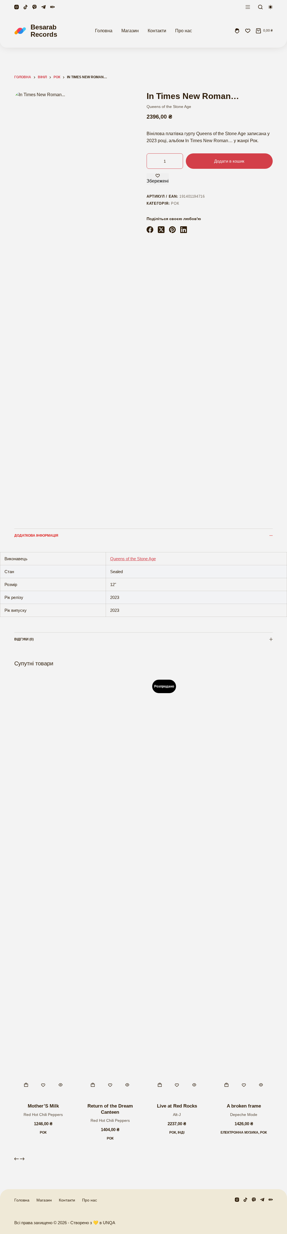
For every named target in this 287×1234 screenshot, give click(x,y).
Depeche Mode (243, 1114)
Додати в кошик (229, 161)
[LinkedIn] (183, 229)
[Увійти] (237, 30)
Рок (175, 203)
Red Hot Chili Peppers (43, 1114)
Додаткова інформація (36, 536)
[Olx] (52, 7)
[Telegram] (43, 7)
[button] (25, 1085)
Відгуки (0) (24, 639)
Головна (103, 30)
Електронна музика (239, 1132)
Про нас (183, 30)
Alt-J (177, 1114)
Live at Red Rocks (177, 1106)
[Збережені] (247, 30)
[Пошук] (260, 7)
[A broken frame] (243, 885)
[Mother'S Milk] (43, 885)
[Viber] (34, 7)
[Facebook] (150, 229)
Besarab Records (44, 30)
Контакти (157, 30)
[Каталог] (248, 7)
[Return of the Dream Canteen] (110, 885)
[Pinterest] (172, 229)
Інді (181, 1132)
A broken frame (244, 1106)
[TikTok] (25, 7)
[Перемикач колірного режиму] (270, 7)
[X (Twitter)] (161, 229)
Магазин (130, 30)
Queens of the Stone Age (169, 106)
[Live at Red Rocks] (177, 885)
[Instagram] (16, 7)
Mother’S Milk (43, 1106)
